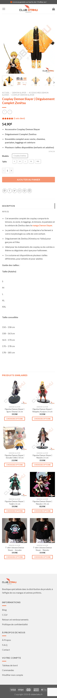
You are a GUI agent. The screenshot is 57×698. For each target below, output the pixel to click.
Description (8, 206)
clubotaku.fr (37, 694)
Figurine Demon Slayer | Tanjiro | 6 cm (14, 502)
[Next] (50, 47)
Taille (4, 162)
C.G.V (4, 614)
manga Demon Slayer (42, 225)
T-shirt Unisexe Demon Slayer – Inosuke (14, 548)
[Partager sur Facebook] (9, 191)
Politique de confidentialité (15, 624)
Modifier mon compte (12, 675)
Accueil (6, 93)
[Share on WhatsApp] (4, 191)
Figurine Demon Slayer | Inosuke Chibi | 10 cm (14, 456)
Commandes (8, 670)
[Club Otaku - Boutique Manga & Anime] (28, 9)
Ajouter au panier (28, 179)
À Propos (6, 640)
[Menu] (3, 8)
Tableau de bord (10, 665)
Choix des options (14, 419)
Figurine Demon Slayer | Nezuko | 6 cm (42, 456)
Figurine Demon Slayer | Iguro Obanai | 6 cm (14, 410)
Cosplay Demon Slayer (22, 95)
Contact (6, 649)
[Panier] (53, 9)
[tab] (28, 206)
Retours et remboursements (15, 619)
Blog (4, 609)
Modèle (5, 156)
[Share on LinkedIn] (29, 191)
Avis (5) (5, 211)
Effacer (52, 151)
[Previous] (6, 47)
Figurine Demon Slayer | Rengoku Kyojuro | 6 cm (42, 410)
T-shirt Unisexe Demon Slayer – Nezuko (42, 548)
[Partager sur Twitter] (14, 191)
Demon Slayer (19, 93)
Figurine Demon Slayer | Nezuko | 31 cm (42, 502)
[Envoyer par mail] (19, 191)
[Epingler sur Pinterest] (24, 191)
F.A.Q (4, 645)
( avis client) (19, 118)
